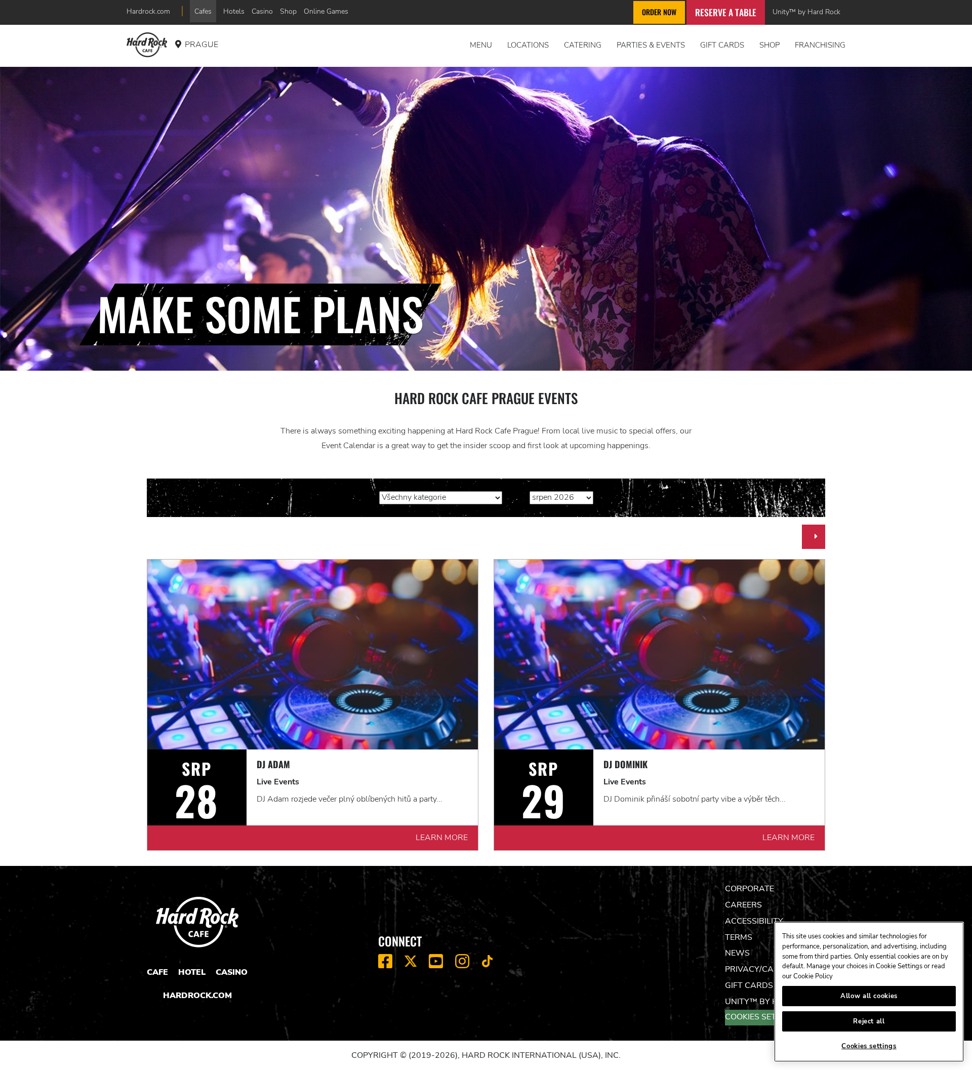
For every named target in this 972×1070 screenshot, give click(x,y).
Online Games (326, 11)
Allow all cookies (869, 996)
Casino (262, 11)
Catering (582, 45)
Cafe (157, 972)
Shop (288, 11)
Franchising (820, 45)
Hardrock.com (148, 11)
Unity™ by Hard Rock (806, 12)
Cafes (203, 11)
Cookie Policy (813, 976)
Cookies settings (762, 1016)
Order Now (659, 12)
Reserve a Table (725, 12)
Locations (528, 45)
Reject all (869, 1021)
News (737, 953)
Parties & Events (651, 45)
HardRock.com (197, 995)
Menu (481, 45)
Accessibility (754, 921)
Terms (738, 937)
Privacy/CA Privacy (767, 969)
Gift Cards (722, 45)
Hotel (192, 972)
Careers (743, 904)
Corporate (749, 888)
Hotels (234, 11)
